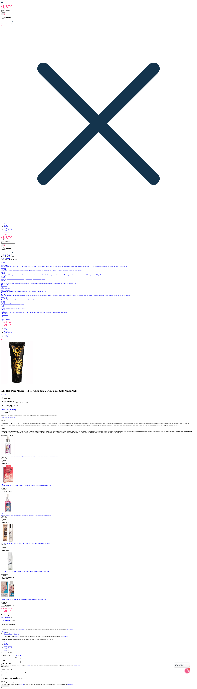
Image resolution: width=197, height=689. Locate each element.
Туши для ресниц (87, 295)
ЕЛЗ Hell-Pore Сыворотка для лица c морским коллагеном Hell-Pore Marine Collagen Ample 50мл (26, 515)
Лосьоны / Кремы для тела (23, 275)
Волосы (3, 280)
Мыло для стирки (38, 312)
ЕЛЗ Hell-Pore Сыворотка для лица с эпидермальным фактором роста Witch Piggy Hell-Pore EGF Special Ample (29, 456)
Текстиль (60, 312)
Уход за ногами (76, 275)
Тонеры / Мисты (5, 266)
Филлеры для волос (35, 283)
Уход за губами (122, 295)
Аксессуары (4, 297)
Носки (2, 305)
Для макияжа (18, 299)
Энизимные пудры (73, 270)
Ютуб (10, 634)
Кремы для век (37, 266)
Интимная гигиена (12, 279)
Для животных (4, 313)
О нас (5, 223)
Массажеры (4, 299)
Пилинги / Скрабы (48, 270)
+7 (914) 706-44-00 (5, 258)
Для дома (3, 309)
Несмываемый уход (57, 283)
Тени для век (79, 295)
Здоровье (3, 301)
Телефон (3, 662)
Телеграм (6, 634)
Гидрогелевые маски (84, 266)
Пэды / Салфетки (57, 270)
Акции (5, 230)
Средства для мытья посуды (50, 312)
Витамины (7, 304)
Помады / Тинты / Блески (110, 295)
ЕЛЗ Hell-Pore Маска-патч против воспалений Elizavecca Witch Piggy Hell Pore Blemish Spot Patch (26, 485)
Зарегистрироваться (9, 417)
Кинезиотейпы (11, 299)
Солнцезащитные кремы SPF (8, 291)
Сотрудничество (8, 228)
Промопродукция (5, 317)
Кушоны (27, 295)
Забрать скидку (4, 666)
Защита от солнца (5, 288)
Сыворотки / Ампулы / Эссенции (18, 266)
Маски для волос (24, 283)
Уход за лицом (4, 263)
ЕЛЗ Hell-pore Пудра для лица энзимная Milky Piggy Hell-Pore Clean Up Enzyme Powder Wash (25, 571)
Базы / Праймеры (5, 295)
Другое (125, 266)
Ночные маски (109, 266)
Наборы (68, 266)
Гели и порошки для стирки (8, 312)
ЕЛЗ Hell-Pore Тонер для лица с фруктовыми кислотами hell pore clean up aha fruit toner (23, 599)
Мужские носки (13, 308)
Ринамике (18, 655)
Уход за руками (68, 275)
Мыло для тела (12, 275)
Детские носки (21, 308)
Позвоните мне (4, 686)
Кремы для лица (45, 266)
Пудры (32, 295)
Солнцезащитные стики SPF (38, 291)
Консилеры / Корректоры (40, 295)
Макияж (3, 292)
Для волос (25, 299)
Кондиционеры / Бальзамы (13, 283)
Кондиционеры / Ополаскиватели (24, 312)
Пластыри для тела (15, 304)
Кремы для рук (60, 275)
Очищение (3, 268)
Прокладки (3, 279)
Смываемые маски (118, 266)
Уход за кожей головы (46, 283)
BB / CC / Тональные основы (17, 295)
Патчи (103, 266)
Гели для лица (53, 266)
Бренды (6, 226)
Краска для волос (67, 283)
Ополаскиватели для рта (39, 279)
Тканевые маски (74, 266)
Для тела (3, 272)
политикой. (70, 629)
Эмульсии (30, 266)
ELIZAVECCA (4, 394)
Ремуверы (65, 270)
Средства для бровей (98, 295)
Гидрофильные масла (6, 270)
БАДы (2, 304)
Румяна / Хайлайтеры (53, 295)
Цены (5, 225)
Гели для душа (4, 275)
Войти (2, 417)
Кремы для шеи (61, 266)
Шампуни (3, 283)
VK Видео (16, 634)
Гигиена (3, 276)
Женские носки (5, 308)
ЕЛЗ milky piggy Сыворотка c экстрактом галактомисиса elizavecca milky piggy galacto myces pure (26, 543)
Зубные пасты (20, 279)
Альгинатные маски (95, 266)
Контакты (6, 232)
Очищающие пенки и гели (36, 270)
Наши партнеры (8, 229)
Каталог (3, 262)
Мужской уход (4, 284)
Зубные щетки (28, 279)
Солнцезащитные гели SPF (23, 291)
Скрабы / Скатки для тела (49, 275)
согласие (21, 629)
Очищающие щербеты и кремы (20, 270)
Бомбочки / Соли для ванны (88, 275)
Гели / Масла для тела (36, 275)
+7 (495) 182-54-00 (5, 255)
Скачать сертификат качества (8, 409)
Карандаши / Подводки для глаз (67, 295)
